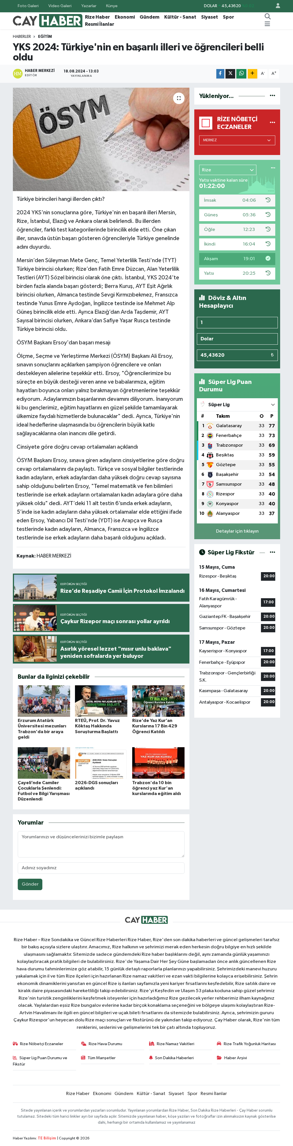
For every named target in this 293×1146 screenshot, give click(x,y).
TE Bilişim (47, 1138)
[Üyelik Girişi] (275, 6)
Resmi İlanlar (99, 24)
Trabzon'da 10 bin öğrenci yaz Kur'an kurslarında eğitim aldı (156, 788)
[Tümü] (272, 96)
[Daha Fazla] (252, 74)
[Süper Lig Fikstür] (272, 552)
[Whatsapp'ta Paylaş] (241, 74)
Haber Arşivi (235, 1058)
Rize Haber (97, 17)
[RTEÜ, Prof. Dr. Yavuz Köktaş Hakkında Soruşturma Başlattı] (101, 700)
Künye (112, 6)
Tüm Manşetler (102, 1058)
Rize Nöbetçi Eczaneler (41, 1044)
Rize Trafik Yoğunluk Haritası (250, 1044)
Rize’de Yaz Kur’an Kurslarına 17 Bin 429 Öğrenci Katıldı (154, 726)
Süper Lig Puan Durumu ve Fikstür (40, 1061)
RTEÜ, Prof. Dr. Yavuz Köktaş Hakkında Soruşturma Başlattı (97, 726)
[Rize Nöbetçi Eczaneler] (272, 123)
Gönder (30, 884)
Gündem (149, 17)
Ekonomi (125, 17)
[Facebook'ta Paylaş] (220, 74)
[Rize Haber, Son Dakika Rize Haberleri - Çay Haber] (48, 20)
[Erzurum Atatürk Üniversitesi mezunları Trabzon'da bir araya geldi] (44, 700)
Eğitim (45, 37)
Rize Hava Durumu (105, 1044)
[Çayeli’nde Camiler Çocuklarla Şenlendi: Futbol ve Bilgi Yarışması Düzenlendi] (44, 762)
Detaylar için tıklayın (237, 531)
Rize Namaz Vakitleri (175, 1044)
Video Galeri (60, 6)
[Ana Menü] (267, 24)
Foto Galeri (28, 6)
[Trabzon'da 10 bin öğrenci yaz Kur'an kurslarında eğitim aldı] (158, 762)
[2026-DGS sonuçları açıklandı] (101, 762)
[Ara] (267, 17)
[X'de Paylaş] (230, 74)
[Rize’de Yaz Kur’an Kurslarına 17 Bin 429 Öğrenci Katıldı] (158, 700)
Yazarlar (88, 6)
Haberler (22, 37)
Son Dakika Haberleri (174, 1058)
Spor (228, 17)
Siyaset (209, 17)
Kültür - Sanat (180, 17)
